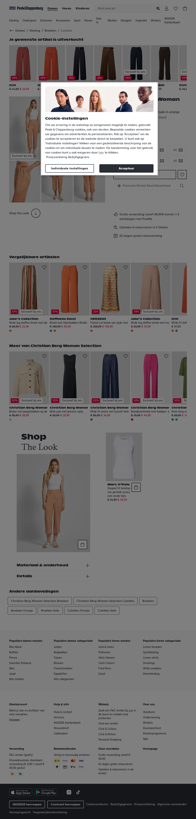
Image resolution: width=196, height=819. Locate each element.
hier (101, 152)
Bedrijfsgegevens (78, 157)
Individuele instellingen (69, 168)
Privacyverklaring (56, 157)
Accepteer (126, 168)
